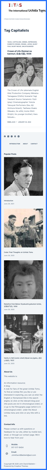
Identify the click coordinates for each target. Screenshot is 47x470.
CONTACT (34, 144)
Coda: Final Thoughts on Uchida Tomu (18, 252)
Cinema (24, 42)
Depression (32, 42)
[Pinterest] (15, 136)
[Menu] (42, 12)
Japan (29, 44)
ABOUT (25, 144)
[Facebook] (5, 136)
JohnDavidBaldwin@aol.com (23, 455)
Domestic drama (13, 44)
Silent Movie (16, 46)
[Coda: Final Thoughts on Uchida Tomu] (23, 228)
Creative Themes (21, 466)
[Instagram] (12, 136)
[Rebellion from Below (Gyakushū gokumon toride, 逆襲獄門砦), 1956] (23, 279)
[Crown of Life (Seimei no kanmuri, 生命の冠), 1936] (23, 72)
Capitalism (17, 42)
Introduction (8, 201)
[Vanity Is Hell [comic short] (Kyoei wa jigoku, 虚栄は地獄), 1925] (23, 333)
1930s (9, 42)
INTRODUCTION (14, 144)
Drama (23, 44)
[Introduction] (23, 176)
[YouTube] (18, 136)
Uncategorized (28, 46)
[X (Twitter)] (8, 136)
